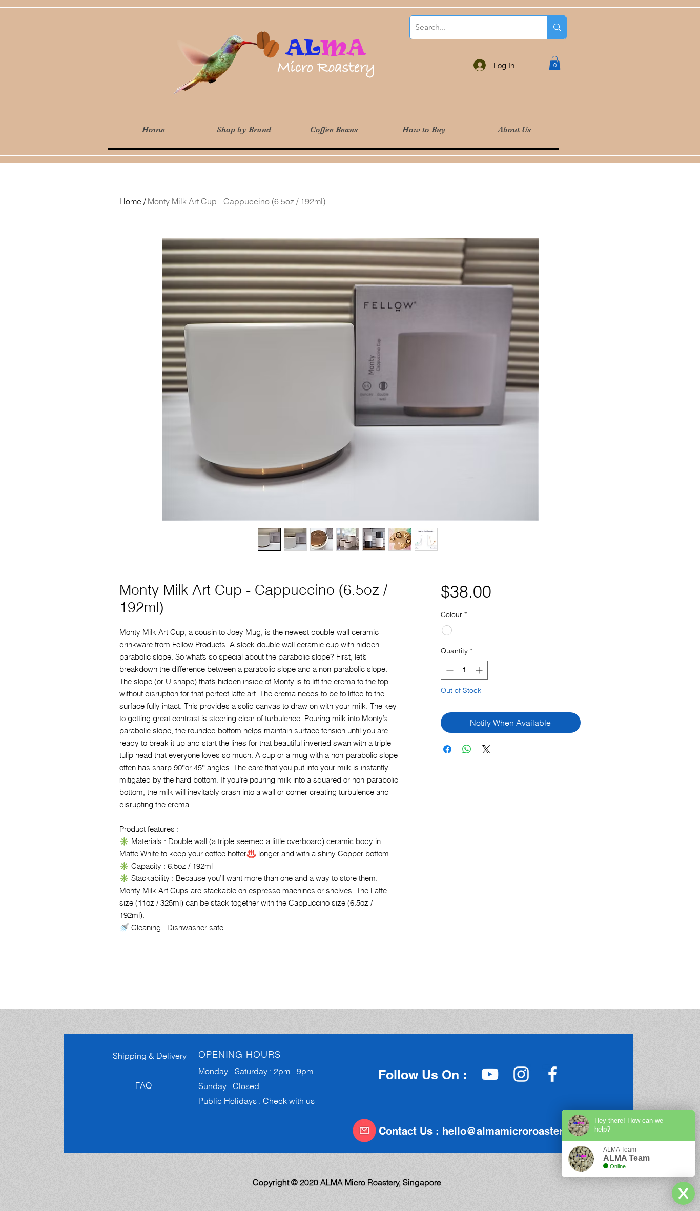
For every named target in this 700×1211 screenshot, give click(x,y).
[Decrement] (448, 670)
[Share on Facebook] (447, 749)
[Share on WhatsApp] (467, 749)
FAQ (129, 1085)
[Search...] (556, 27)
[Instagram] (521, 1074)
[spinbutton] (464, 670)
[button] (243, 130)
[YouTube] (490, 1074)
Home (130, 201)
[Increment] (479, 670)
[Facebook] (552, 1074)
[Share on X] (486, 749)
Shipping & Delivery (147, 1056)
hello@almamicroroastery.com (517, 1131)
